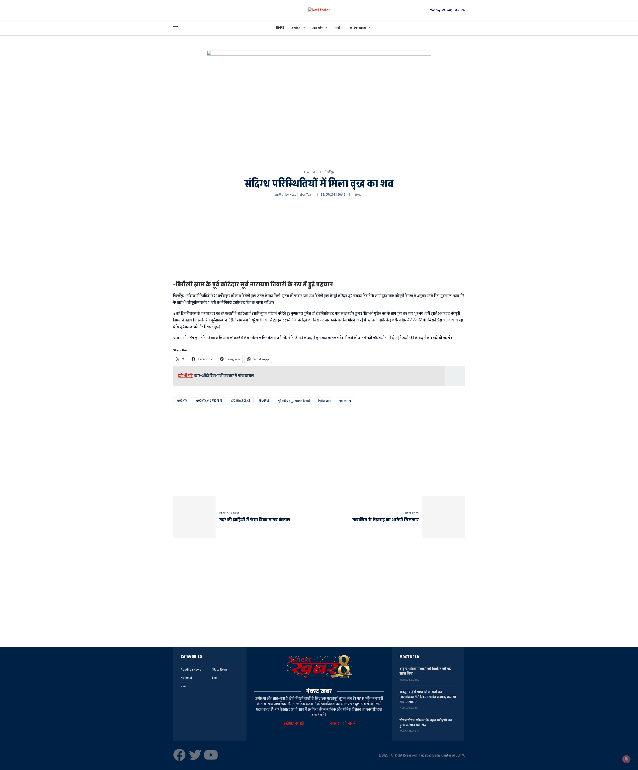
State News (220, 669)
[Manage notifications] (626, 759)
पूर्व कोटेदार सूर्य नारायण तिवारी (294, 400)
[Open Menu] (175, 28)
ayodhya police (240, 400)
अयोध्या (296, 28)
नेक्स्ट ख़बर (319, 691)
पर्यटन (184, 686)
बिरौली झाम (324, 400)
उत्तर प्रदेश (317, 28)
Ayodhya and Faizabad (209, 400)
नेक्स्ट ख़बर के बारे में (342, 723)
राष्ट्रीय (338, 28)
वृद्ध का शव (345, 400)
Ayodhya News (191, 669)
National (186, 678)
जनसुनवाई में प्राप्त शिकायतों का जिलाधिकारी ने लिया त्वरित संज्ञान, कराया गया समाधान (427, 697)
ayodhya (181, 400)
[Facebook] (179, 755)
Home (280, 28)
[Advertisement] (319, 238)
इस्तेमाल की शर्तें (294, 723)
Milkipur (264, 400)
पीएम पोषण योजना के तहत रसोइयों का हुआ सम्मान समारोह (425, 723)
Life (214, 678)
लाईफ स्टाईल (358, 28)
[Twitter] (195, 755)
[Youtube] (211, 755)
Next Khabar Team (301, 194)
